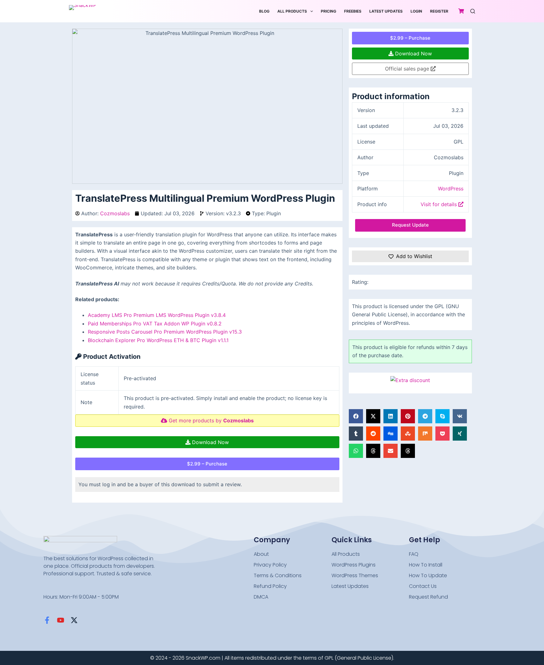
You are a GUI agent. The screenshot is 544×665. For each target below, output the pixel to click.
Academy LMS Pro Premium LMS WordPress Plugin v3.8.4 (157, 315)
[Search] (472, 11)
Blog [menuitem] (264, 11)
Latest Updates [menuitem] (386, 11)
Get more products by (210, 420)
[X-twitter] (74, 620)
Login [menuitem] (416, 11)
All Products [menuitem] (292, 11)
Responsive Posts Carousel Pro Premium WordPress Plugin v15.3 (165, 332)
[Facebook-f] (47, 620)
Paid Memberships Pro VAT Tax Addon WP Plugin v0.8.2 (155, 323)
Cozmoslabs (115, 213)
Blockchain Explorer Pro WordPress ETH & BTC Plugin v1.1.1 (158, 340)
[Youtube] (60, 620)
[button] (356, 416)
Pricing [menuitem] (328, 11)
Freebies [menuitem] (352, 11)
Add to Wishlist (414, 256)
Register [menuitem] (439, 11)
